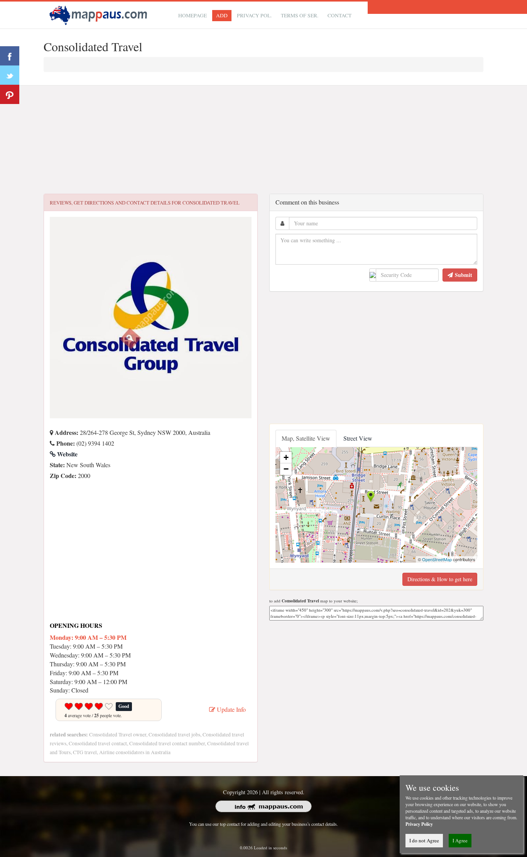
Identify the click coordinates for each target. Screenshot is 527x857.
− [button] (286, 469)
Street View (357, 438)
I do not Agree (424, 840)
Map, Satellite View (306, 438)
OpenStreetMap (437, 559)
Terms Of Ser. (299, 15)
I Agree (460, 840)
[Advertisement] (263, 140)
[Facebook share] (9, 55)
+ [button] (286, 457)
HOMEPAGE (192, 15)
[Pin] (9, 94)
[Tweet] (9, 75)
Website (67, 453)
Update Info (230, 709)
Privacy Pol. (254, 15)
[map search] (99, 14)
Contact (339, 15)
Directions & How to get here (439, 579)
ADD (222, 15)
